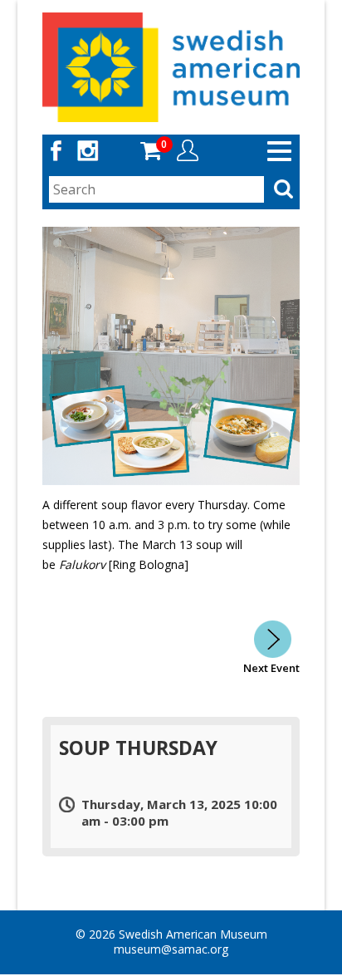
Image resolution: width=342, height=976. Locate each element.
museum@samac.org (171, 949)
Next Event (271, 667)
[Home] (171, 66)
